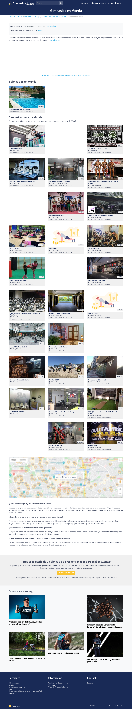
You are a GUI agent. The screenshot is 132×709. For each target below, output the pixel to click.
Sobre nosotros (14, 683)
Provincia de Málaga (31, 17)
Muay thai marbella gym (19, 280)
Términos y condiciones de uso (58, 683)
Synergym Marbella (56, 446)
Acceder (119, 3)
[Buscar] (61, 3)
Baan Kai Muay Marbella (96, 280)
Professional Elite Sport (97, 380)
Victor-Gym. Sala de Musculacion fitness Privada (103, 182)
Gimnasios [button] (84, 3)
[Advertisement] (66, 57)
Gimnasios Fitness (15, 17)
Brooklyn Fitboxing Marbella (59, 313)
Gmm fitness (14, 248)
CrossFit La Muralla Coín (97, 149)
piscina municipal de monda (20, 110)
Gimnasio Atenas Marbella (19, 380)
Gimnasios (51, 26)
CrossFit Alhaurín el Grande (20, 347)
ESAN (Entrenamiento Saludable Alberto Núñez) (103, 413)
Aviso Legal (51, 685)
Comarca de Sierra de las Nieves (54, 17)
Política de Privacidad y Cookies (58, 687)
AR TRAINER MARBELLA (18, 412)
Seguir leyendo (54, 40)
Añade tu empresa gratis (103, 3)
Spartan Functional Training (59, 182)
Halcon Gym (53, 248)
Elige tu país (15, 706)
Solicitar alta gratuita (66, 573)
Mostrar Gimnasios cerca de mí (78, 76)
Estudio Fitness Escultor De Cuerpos (62, 412)
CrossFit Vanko (16, 149)
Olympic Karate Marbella (58, 347)
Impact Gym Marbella (56, 215)
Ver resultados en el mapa (53, 76)
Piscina (40, 30)
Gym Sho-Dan (93, 313)
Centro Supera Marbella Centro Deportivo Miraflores (25, 314)
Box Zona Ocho (93, 248)
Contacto (90, 683)
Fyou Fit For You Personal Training (101, 215)
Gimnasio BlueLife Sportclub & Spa (22, 182)
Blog (10, 689)
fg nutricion (92, 446)
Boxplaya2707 (54, 380)
